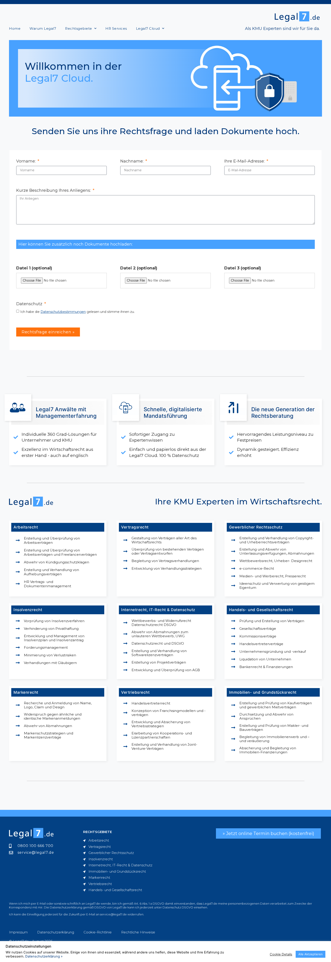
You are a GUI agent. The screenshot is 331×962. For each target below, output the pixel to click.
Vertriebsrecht (135, 692)
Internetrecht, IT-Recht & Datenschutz (158, 610)
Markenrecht (26, 692)
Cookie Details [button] (281, 954)
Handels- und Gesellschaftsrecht (261, 610)
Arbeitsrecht (26, 527)
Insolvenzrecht (28, 610)
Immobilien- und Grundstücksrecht (263, 692)
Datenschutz (29, 304)
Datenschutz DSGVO (178, 907)
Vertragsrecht (135, 527)
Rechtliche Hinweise (138, 932)
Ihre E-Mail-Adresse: (245, 161)
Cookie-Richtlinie (98, 932)
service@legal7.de (113, 914)
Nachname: (132, 161)
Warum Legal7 (42, 28)
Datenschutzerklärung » (44, 956)
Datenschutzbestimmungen (63, 312)
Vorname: (26, 161)
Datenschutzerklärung (55, 932)
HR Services (116, 28)
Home (14, 28)
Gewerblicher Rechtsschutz (256, 527)
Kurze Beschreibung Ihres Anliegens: (54, 190)
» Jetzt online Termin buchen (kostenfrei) (268, 833)
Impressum (18, 932)
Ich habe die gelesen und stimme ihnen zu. (77, 312)
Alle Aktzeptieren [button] (310, 954)
